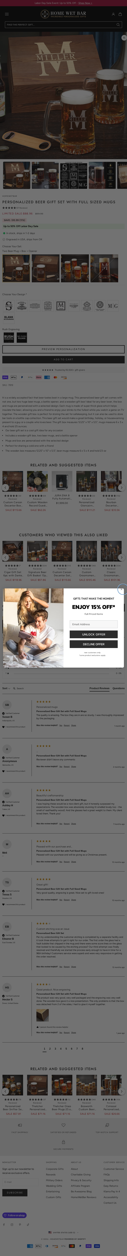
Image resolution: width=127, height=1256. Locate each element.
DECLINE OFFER (93, 644)
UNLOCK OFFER (93, 634)
